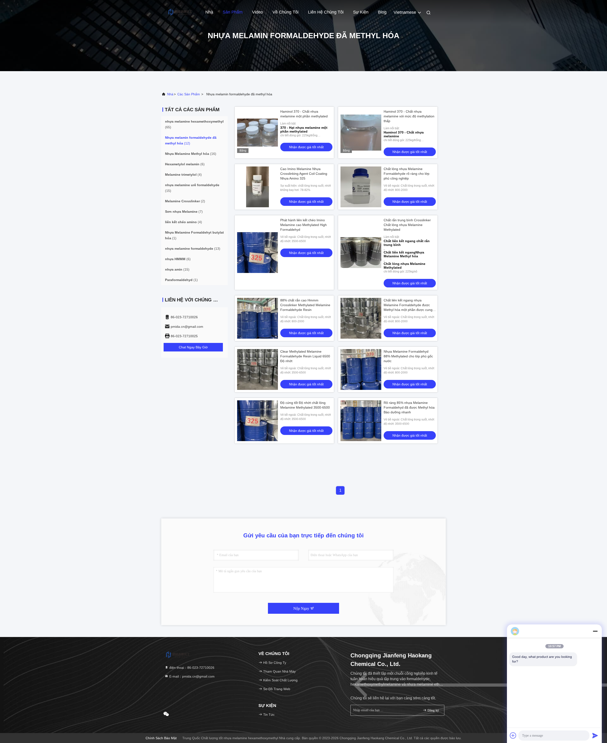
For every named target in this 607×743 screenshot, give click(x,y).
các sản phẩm (188, 94)
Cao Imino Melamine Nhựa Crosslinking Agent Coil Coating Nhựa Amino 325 (303, 173)
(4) (183, 174)
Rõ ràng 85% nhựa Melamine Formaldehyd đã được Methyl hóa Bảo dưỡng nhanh (409, 407)
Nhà (209, 12)
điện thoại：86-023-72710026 (191, 667)
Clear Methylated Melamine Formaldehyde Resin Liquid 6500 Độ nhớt (305, 356)
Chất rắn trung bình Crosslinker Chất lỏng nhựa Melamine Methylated (407, 224)
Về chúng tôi (285, 12)
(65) (194, 124)
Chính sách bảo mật (161, 738)
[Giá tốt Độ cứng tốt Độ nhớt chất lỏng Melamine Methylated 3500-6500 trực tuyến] (257, 420)
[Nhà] (180, 12)
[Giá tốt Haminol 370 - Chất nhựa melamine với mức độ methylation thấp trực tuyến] (360, 132)
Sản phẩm (233, 12)
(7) (184, 211)
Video (257, 12)
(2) (185, 201)
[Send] (595, 735)
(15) (192, 188)
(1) (194, 235)
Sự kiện (360, 12)
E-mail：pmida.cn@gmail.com (191, 676)
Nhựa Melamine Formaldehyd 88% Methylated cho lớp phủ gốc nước (408, 356)
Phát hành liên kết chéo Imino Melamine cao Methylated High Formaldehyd (303, 224)
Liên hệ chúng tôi (326, 12)
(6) (185, 164)
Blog (382, 12)
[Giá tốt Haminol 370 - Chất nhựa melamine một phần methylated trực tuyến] (257, 132)
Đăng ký (433, 710)
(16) (190, 154)
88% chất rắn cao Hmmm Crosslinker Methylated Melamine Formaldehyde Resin (305, 305)
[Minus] (595, 631)
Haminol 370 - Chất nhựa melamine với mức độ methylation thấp (409, 116)
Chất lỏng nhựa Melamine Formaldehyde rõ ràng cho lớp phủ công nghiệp (406, 173)
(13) (192, 248)
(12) (190, 140)
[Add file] (513, 735)
